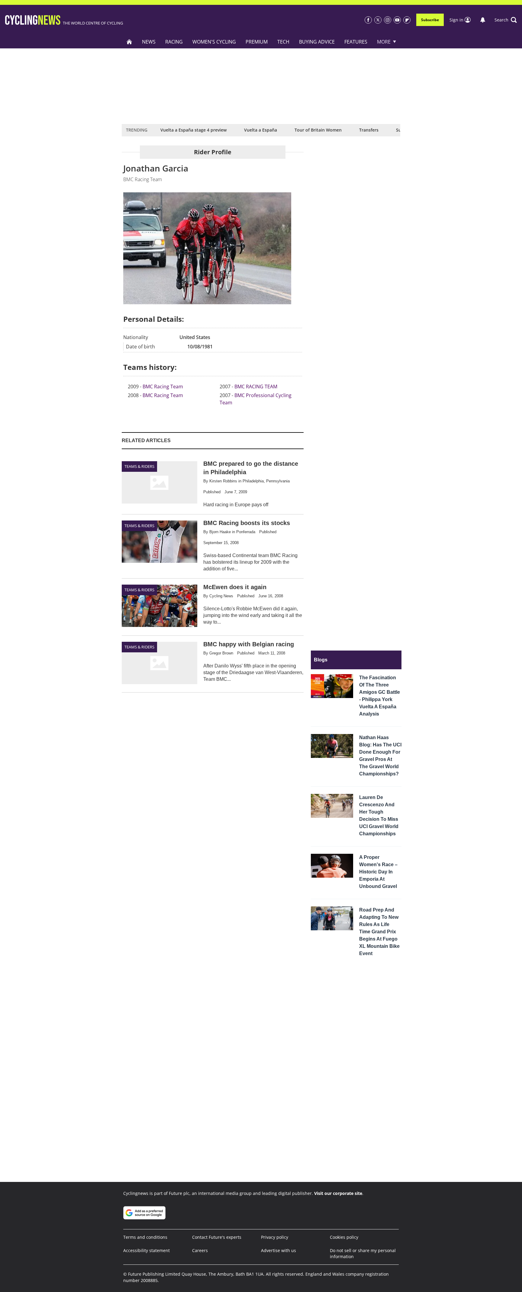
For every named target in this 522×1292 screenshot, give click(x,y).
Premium (257, 41)
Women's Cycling (214, 41)
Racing (174, 41)
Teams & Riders (139, 466)
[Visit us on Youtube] (397, 20)
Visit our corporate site (338, 1193)
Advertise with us (278, 1250)
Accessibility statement (146, 1250)
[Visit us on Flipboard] (407, 20)
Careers (200, 1250)
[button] (506, 20)
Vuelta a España (260, 130)
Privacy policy (274, 1237)
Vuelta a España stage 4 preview (193, 130)
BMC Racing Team (163, 386)
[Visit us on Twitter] (378, 20)
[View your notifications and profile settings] (483, 20)
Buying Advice (317, 41)
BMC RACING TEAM (255, 386)
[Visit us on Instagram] (387, 20)
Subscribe (430, 19)
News (149, 41)
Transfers (369, 130)
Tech (283, 41)
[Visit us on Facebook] (368, 20)
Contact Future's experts (216, 1237)
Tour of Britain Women (318, 130)
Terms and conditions (145, 1237)
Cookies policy (344, 1237)
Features (355, 41)
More (384, 41)
